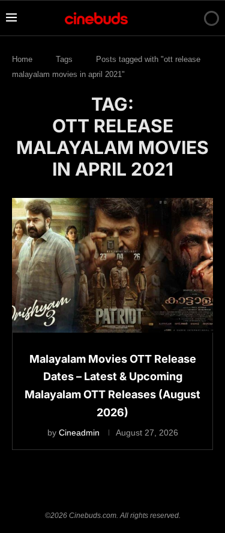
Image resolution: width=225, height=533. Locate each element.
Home (22, 59)
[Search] (191, 18)
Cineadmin (79, 432)
